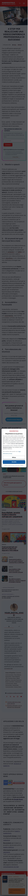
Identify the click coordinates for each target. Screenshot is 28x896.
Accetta (14, 462)
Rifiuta (14, 457)
